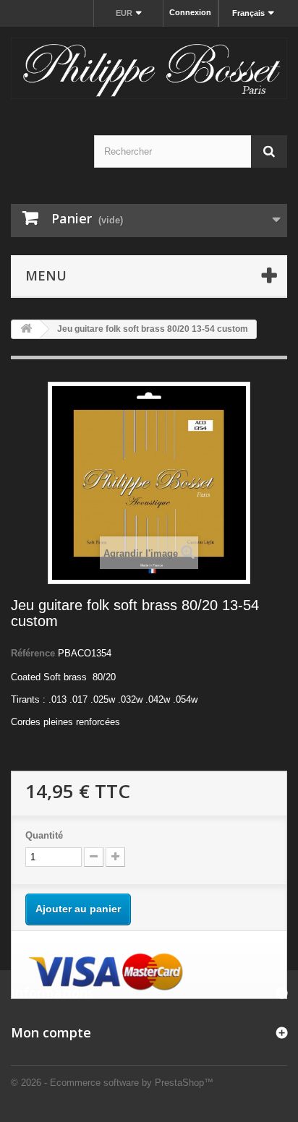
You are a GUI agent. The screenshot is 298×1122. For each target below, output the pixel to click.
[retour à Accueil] (26, 329)
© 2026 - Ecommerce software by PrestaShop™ (112, 1082)
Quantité (44, 835)
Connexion (190, 12)
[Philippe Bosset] (149, 68)
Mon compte (51, 1032)
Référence (33, 653)
